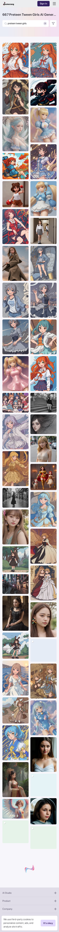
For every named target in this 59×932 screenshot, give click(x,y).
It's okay (48, 923)
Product (6, 900)
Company (7, 908)
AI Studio (7, 892)
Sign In (43, 3)
